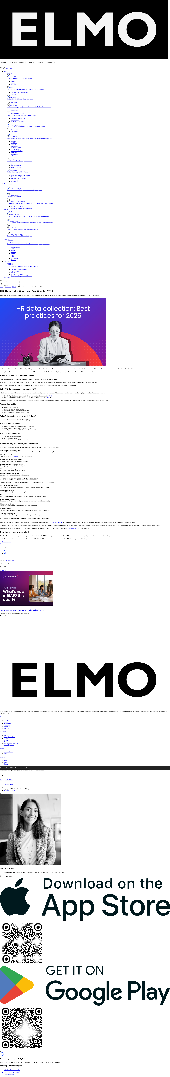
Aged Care (14, 143)
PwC (50, 396)
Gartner (48, 397)
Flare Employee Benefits (19, 235)
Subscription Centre (9, 790)
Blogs (12, 248)
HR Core (19, 77)
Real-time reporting (16, 180)
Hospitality (14, 152)
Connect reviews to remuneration (20, 177)
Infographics (14, 258)
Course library (15, 131)
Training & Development (30, 202)
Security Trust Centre (9, 737)
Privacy (6, 741)
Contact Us (24, 767)
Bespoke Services (16, 271)
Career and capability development (20, 175)
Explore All (3, 570)
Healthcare (14, 141)
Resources (50, 62)
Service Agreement (9, 745)
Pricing (6, 760)
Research (13, 252)
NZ (1, 784)
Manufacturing (15, 149)
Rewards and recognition (18, 118)
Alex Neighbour (9, 560)
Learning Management (26, 125)
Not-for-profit (14, 154)
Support (13, 272)
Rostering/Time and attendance (19, 92)
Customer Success (24, 189)
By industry (29, 137)
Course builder (15, 130)
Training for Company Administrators (21, 208)
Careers (6, 738)
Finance (13, 164)
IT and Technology (16, 167)
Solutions (12, 62)
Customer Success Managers (19, 269)
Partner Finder (30, 221)
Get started (9, 68)
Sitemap (6, 764)
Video (12, 256)
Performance (7, 723)
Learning (6, 728)
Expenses (13, 94)
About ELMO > (3, 731)
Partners (40, 62)
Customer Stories (15, 247)
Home (1, 287)
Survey (13, 83)
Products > (2, 716)
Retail (12, 155)
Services (21, 62)
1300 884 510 (9, 780)
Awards (6, 740)
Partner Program (28, 215)
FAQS (5, 753)
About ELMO (9, 767)
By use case (17, 171)
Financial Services (16, 147)
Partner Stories (23, 228)
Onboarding (14, 102)
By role (19, 160)
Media (5, 762)
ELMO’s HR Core (57, 522)
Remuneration (15, 120)
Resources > (2, 748)
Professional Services (16, 151)
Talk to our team (6, 542)
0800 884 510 (9, 784)
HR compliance (15, 181)
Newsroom (14, 253)
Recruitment (20, 98)
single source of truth (74, 528)
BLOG (14, 287)
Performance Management (22, 114)
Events (12, 255)
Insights (13, 81)
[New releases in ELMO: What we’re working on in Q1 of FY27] (26, 605)
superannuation (14, 456)
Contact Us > (3, 757)
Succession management (17, 121)
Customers (31, 62)
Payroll (25, 88)
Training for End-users (17, 206)
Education (13, 144)
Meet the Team (8, 735)
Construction (14, 146)
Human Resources (16, 165)
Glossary (13, 260)
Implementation (14, 195)
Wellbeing (13, 84)
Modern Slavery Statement (11, 743)
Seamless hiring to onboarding (19, 178)
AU (1, 780)
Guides (13, 250)
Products (3, 62)
